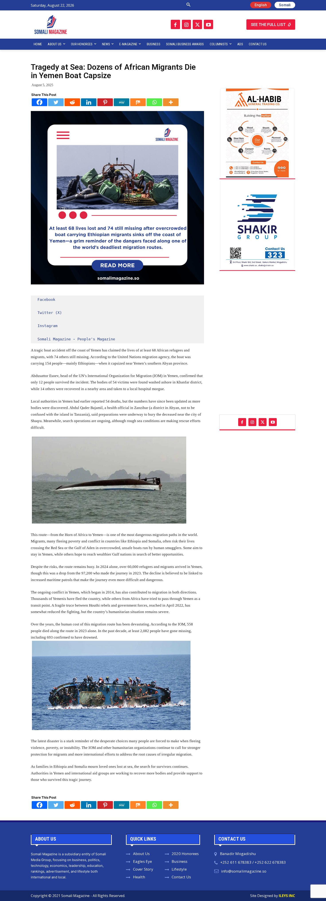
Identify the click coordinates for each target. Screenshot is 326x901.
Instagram (47, 325)
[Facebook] (175, 24)
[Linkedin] (88, 102)
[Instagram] (186, 24)
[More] (171, 102)
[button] (141, 5)
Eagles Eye (142, 861)
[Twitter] (197, 24)
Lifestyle (179, 869)
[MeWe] (121, 102)
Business (180, 861)
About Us (141, 853)
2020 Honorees (185, 853)
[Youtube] (208, 24)
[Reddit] (72, 102)
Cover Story (143, 869)
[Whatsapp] (154, 102)
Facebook (46, 299)
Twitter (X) (49, 312)
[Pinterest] (105, 102)
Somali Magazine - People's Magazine (76, 339)
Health (139, 876)
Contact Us (181, 876)
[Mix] (138, 102)
